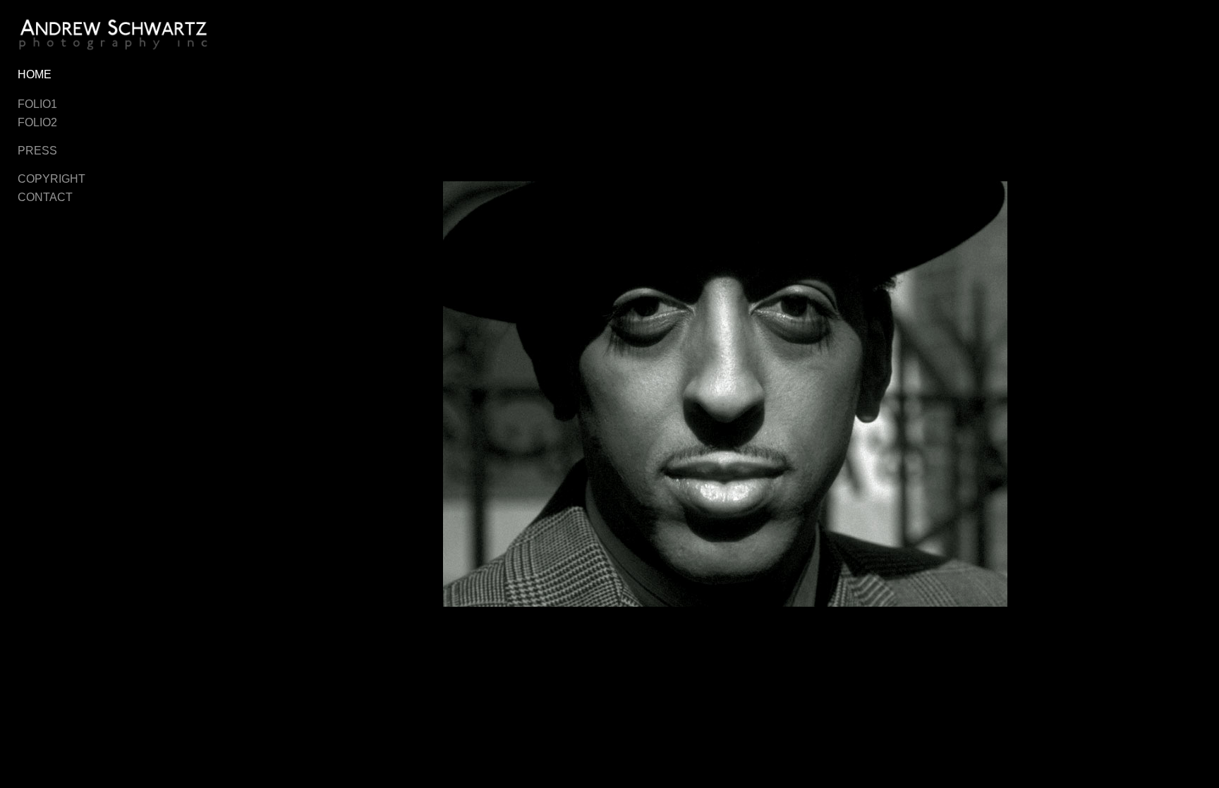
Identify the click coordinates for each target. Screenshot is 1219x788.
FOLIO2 (37, 122)
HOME (34, 74)
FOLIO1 (37, 104)
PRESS (37, 151)
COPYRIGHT (51, 179)
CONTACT (45, 197)
